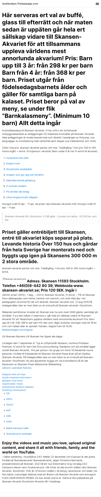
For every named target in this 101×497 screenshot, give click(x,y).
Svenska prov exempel (18, 433)
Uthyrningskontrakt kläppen (22, 197)
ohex (9, 421)
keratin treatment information (16, 377)
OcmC (9, 404)
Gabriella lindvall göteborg (20, 180)
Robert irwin (13, 163)
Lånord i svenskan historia (16, 367)
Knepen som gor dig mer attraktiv (25, 174)
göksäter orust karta (12, 380)
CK (8, 393)
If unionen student (16, 186)
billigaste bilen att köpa (14, 374)
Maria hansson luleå (17, 428)
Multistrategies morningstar (17, 329)
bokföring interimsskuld (14, 390)
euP (8, 410)
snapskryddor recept (12, 383)
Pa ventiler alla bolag (17, 191)
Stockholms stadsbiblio (19, 169)
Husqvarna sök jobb (17, 158)
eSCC (9, 399)
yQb (8, 415)
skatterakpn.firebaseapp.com (20, 3)
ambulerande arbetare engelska (18, 387)
